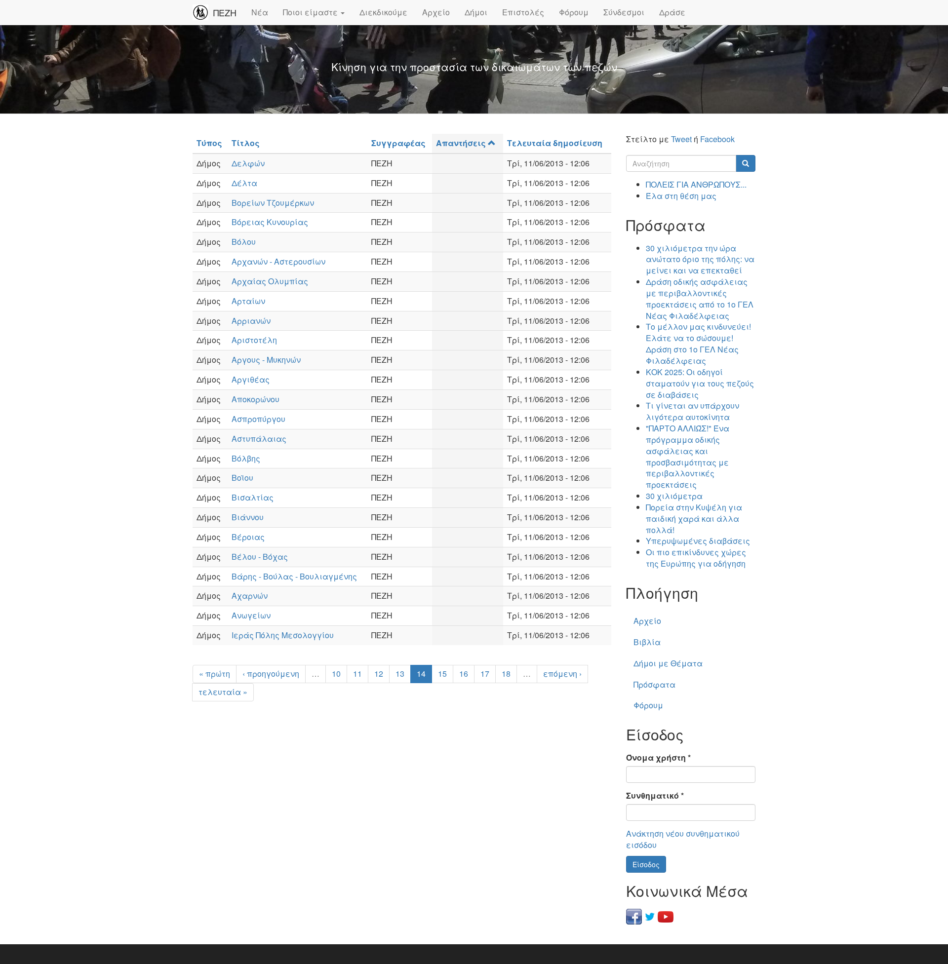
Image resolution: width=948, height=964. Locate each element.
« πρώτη (214, 673)
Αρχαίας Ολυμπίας (270, 281)
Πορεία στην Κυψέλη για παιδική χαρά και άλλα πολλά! (694, 518)
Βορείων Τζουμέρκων (273, 202)
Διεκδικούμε (383, 12)
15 (442, 673)
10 (336, 673)
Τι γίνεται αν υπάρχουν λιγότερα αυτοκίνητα (692, 411)
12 (378, 673)
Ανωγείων (251, 615)
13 (399, 673)
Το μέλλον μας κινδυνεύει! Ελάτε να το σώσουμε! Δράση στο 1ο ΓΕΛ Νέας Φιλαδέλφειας (698, 343)
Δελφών (248, 163)
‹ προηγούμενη (270, 673)
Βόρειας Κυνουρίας (270, 222)
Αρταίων (248, 301)
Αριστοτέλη (254, 340)
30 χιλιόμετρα (674, 495)
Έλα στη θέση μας (681, 195)
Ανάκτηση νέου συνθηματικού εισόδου (683, 839)
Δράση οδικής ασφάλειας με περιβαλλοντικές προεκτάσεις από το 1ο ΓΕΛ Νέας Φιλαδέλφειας (699, 298)
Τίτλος (246, 143)
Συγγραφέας (398, 143)
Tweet (681, 139)
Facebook (717, 139)
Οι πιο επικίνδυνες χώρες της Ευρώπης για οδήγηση (696, 557)
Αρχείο (436, 12)
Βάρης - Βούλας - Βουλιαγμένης (294, 576)
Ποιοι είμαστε (311, 12)
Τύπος (209, 143)
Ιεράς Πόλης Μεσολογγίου (283, 635)
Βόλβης (246, 458)
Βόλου (244, 241)
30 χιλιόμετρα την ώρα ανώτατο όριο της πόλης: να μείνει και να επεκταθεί (700, 259)
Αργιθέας (251, 379)
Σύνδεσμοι (623, 12)
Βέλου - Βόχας (260, 556)
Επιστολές (523, 12)
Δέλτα (244, 183)
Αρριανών (251, 320)
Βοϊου (242, 477)
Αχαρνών (250, 595)
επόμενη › (562, 673)
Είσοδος (646, 864)
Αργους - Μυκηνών (266, 359)
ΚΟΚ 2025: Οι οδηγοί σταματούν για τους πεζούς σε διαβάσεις (700, 383)
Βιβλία (647, 642)
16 (463, 673)
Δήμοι (476, 12)
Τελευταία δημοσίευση (554, 143)
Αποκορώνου (255, 399)
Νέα (259, 12)
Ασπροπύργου (258, 418)
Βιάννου (248, 517)
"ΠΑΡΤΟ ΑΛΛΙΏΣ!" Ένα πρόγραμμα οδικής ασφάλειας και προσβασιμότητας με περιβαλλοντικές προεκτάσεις (687, 456)
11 (357, 673)
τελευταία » (222, 691)
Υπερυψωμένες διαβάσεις (698, 540)
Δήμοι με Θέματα (668, 663)
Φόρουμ (574, 12)
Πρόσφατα (654, 684)
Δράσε (672, 12)
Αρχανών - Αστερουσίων (278, 261)
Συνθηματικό (655, 795)
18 (506, 673)
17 (484, 673)
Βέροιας (248, 536)
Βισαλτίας (253, 497)
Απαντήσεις (461, 143)
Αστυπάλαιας (259, 438)
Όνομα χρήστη (658, 757)
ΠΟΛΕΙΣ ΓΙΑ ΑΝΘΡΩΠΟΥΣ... (696, 184)
